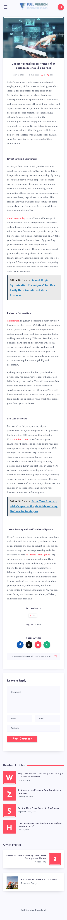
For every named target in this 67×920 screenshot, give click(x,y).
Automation (13, 320)
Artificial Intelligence (38, 554)
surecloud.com (20, 439)
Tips (34, 616)
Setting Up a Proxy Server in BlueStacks (38, 808)
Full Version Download (33, 910)
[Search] (61, 7)
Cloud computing (16, 218)
